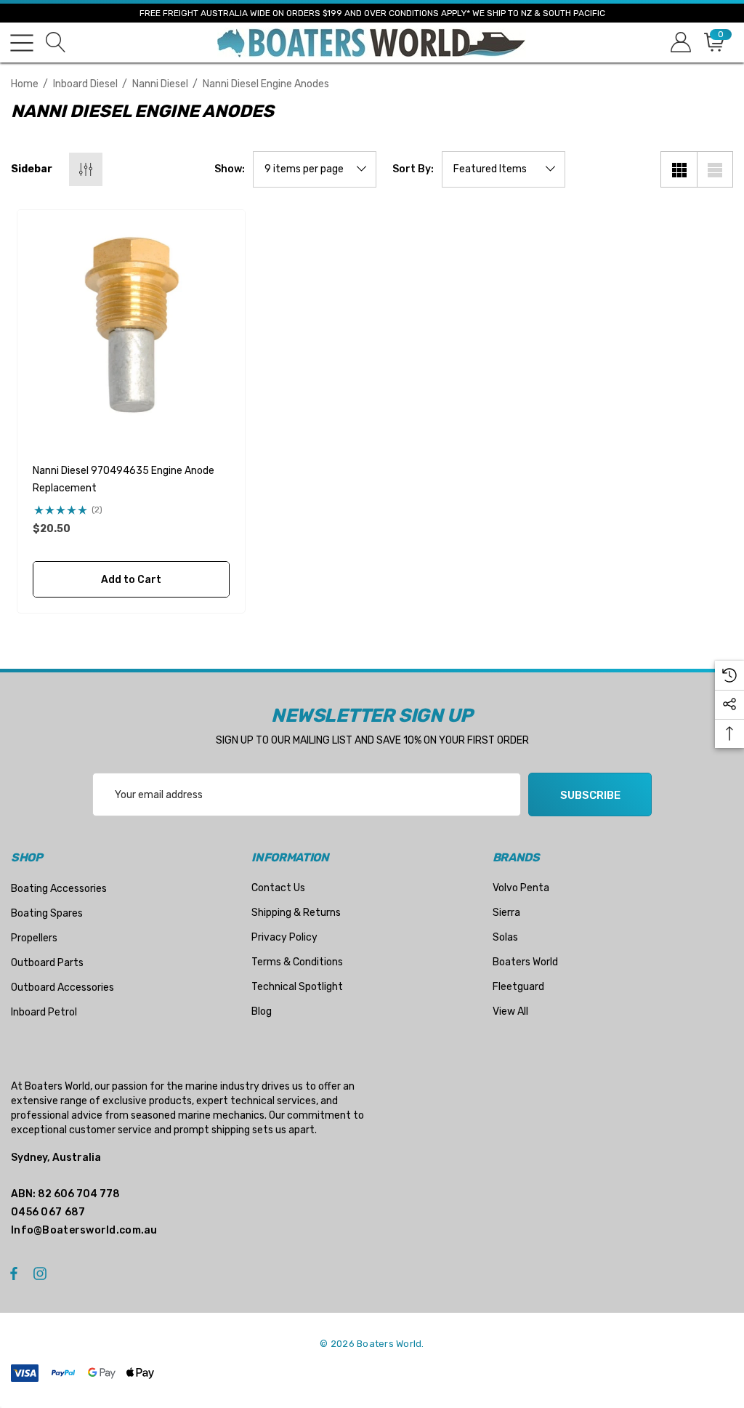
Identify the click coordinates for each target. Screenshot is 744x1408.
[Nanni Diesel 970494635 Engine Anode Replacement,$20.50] (131, 324)
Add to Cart (131, 580)
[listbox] (503, 169)
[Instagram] (42, 1273)
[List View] (715, 169)
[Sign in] (679, 42)
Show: (229, 169)
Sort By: (413, 169)
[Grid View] (678, 169)
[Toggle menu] (21, 43)
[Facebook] (13, 1273)
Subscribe (590, 795)
